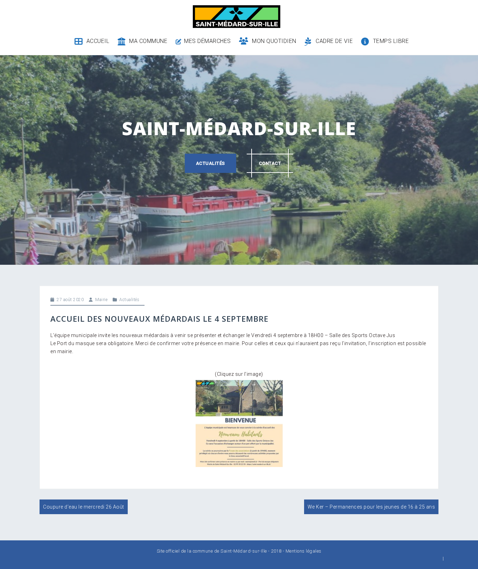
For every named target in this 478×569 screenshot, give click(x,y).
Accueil (97, 41)
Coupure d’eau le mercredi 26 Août (83, 507)
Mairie (101, 299)
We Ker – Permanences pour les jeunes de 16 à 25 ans (371, 507)
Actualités (210, 163)
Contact (270, 163)
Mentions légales (304, 551)
